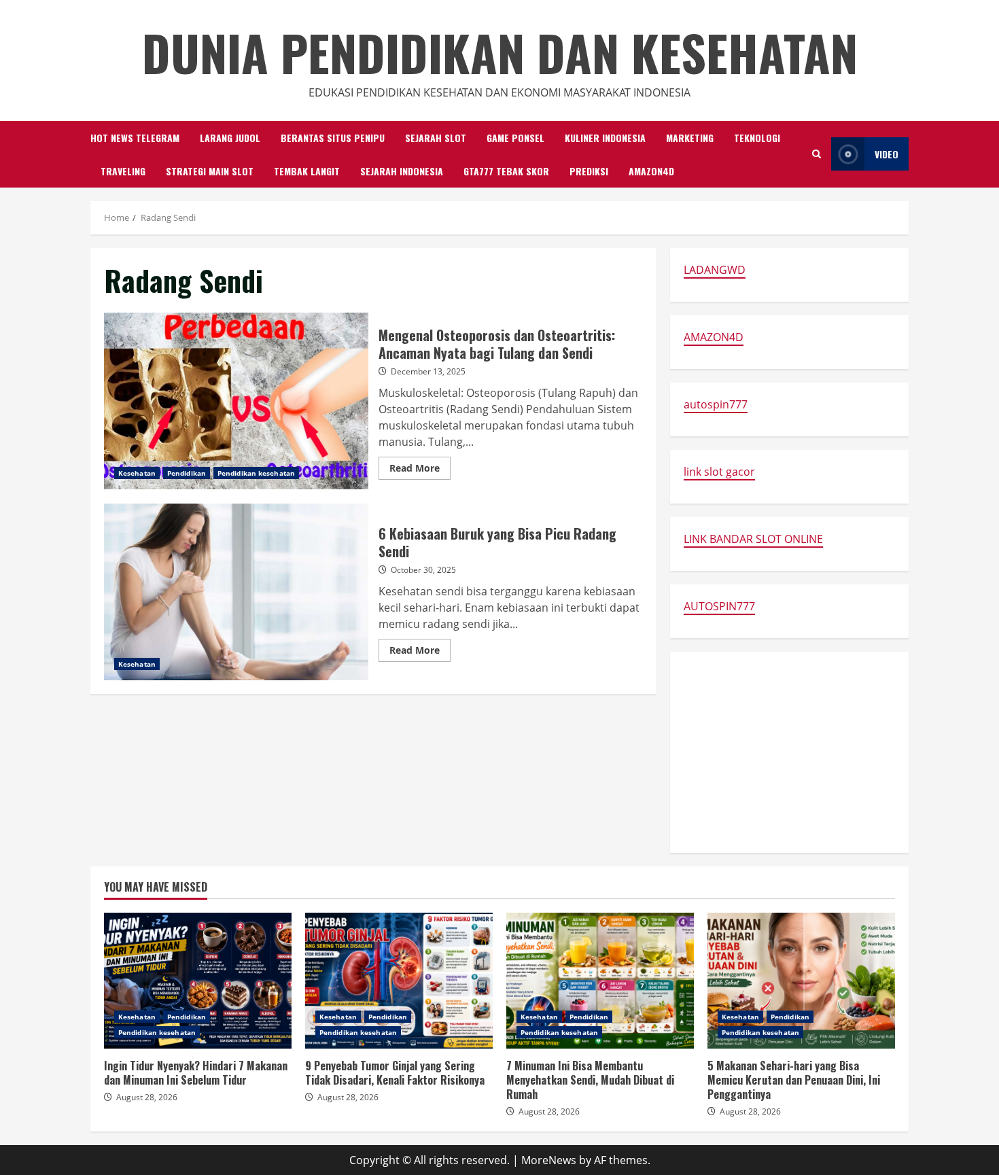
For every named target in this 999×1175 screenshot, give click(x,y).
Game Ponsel (515, 137)
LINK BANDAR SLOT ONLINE (753, 538)
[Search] (816, 154)
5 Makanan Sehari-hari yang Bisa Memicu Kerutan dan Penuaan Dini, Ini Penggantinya (801, 981)
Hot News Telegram (134, 137)
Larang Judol (230, 137)
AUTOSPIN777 (719, 606)
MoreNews (548, 1160)
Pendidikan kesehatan (256, 473)
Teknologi (757, 137)
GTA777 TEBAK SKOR (506, 171)
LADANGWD (715, 269)
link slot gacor (719, 471)
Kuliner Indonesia (605, 137)
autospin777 (716, 404)
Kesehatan (137, 473)
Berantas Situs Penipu (333, 137)
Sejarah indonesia (401, 171)
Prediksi (588, 171)
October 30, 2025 (423, 570)
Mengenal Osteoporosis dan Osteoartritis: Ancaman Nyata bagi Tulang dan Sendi (236, 401)
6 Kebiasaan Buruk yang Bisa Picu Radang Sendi (236, 592)
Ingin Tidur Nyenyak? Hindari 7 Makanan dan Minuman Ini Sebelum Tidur (198, 981)
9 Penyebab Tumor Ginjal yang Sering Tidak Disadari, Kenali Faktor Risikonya (399, 981)
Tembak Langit (307, 171)
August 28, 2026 (146, 1097)
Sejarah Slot (435, 137)
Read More (420, 470)
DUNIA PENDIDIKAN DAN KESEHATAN (500, 52)
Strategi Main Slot (209, 171)
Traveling (123, 171)
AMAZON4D (651, 171)
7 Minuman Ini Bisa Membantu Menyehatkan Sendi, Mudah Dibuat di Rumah (600, 981)
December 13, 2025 (428, 371)
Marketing (690, 137)
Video (886, 154)
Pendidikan (186, 473)
